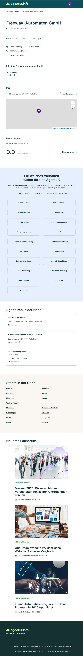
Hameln (44, 393)
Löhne (8, 422)
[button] (69, 4)
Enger (44, 403)
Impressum (67, 646)
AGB (60, 646)
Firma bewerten (68, 152)
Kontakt (16, 646)
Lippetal (45, 422)
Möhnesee (10, 408)
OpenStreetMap (64, 128)
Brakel (8, 418)
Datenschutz (25, 646)
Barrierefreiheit (35, 646)
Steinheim (45, 413)
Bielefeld (9, 388)
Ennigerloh (46, 418)
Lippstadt (10, 398)
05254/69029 (15, 51)
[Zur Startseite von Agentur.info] (17, 3)
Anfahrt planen (68, 94)
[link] (41, 321)
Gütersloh (45, 388)
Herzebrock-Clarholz (50, 408)
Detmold (9, 393)
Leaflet (56, 128)
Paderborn (18, 11)
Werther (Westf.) (12, 403)
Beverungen (11, 413)
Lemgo (44, 398)
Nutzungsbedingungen (49, 646)
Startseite (9, 11)
